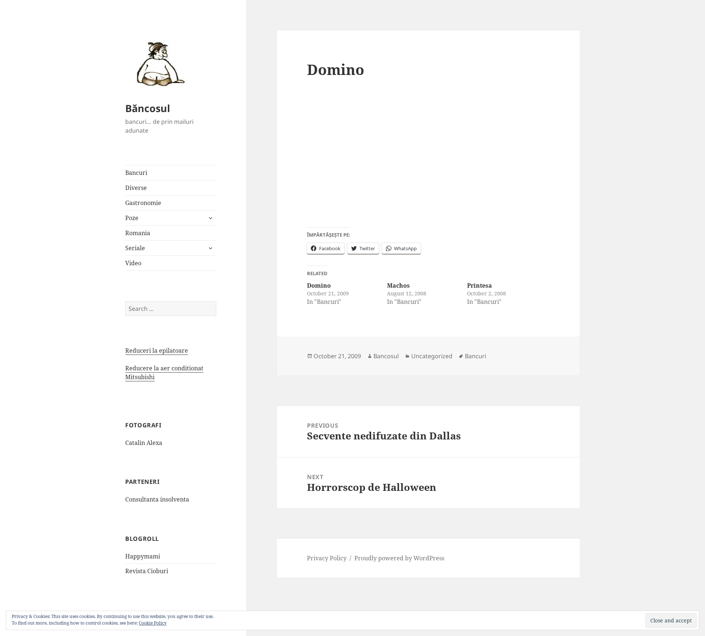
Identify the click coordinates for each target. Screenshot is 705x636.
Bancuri (136, 173)
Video (133, 263)
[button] (158, 63)
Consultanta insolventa (157, 499)
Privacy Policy (327, 558)
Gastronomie (143, 203)
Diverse (136, 188)
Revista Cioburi (146, 571)
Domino (319, 285)
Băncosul (147, 108)
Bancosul (386, 356)
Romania (137, 233)
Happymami (142, 556)
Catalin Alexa (143, 443)
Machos (398, 285)
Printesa (479, 285)
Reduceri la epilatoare (156, 350)
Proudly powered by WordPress (399, 558)
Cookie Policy (153, 623)
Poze (131, 218)
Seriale (135, 248)
